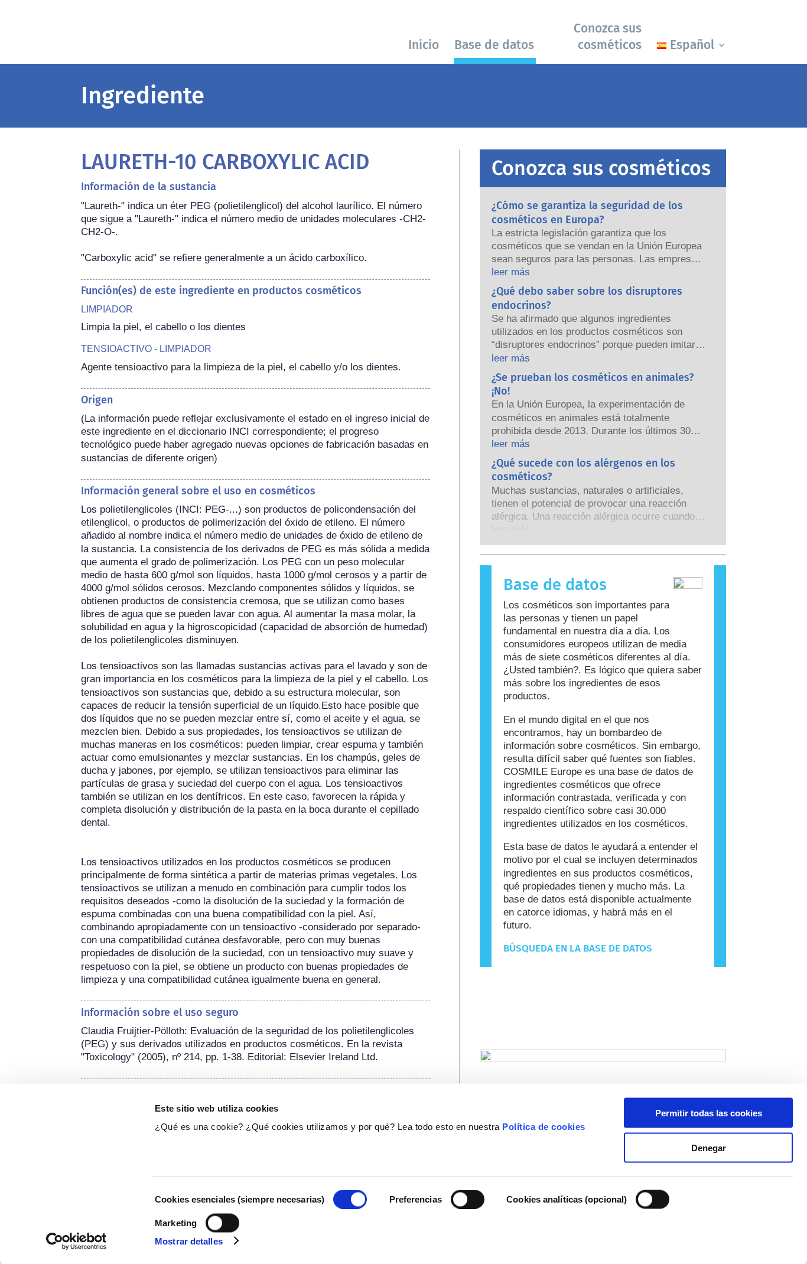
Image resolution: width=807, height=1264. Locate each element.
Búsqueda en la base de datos (577, 948)
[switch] (467, 1199)
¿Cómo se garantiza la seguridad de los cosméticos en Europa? (587, 212)
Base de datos (494, 45)
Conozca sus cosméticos (608, 36)
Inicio (423, 45)
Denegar (708, 1147)
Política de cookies (543, 1127)
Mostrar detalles (189, 1241)
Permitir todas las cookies (708, 1113)
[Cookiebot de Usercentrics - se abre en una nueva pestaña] (76, 1241)
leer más (511, 272)
